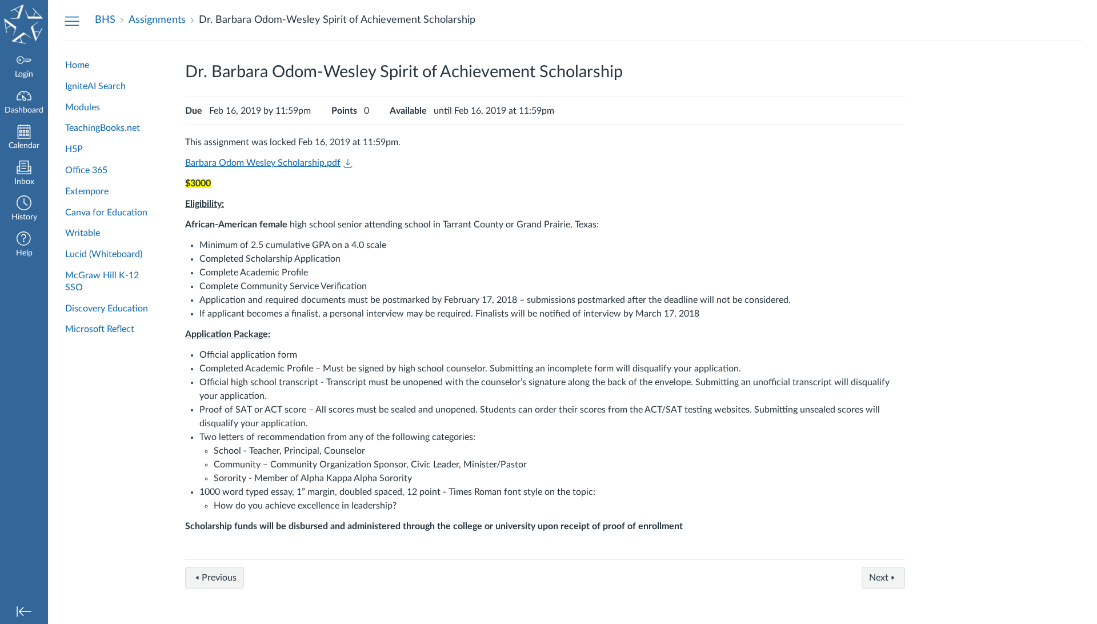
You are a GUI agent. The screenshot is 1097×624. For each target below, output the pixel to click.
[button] (24, 209)
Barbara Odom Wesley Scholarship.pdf (263, 162)
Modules (82, 107)
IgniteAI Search (95, 86)
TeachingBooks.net (102, 128)
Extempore (87, 191)
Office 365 (86, 170)
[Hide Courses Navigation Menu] (72, 20)
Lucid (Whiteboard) (103, 254)
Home (77, 65)
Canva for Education (106, 212)
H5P (74, 149)
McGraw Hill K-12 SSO (102, 281)
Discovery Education (106, 308)
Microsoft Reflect (99, 329)
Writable (82, 233)
